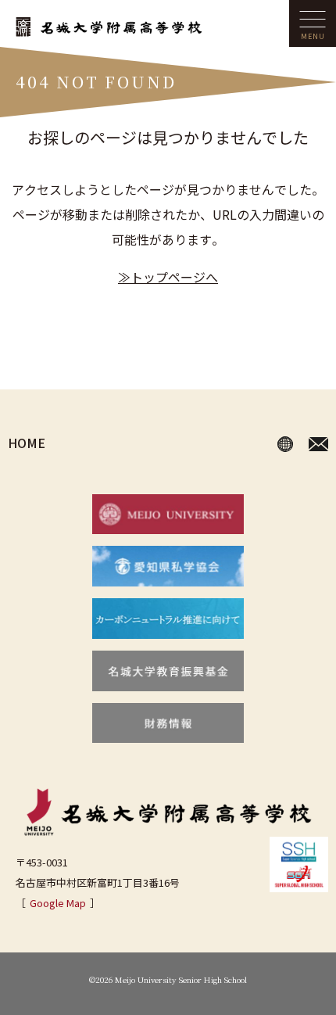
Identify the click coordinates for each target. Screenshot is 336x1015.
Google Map (58, 902)
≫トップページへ (168, 276)
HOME (26, 442)
